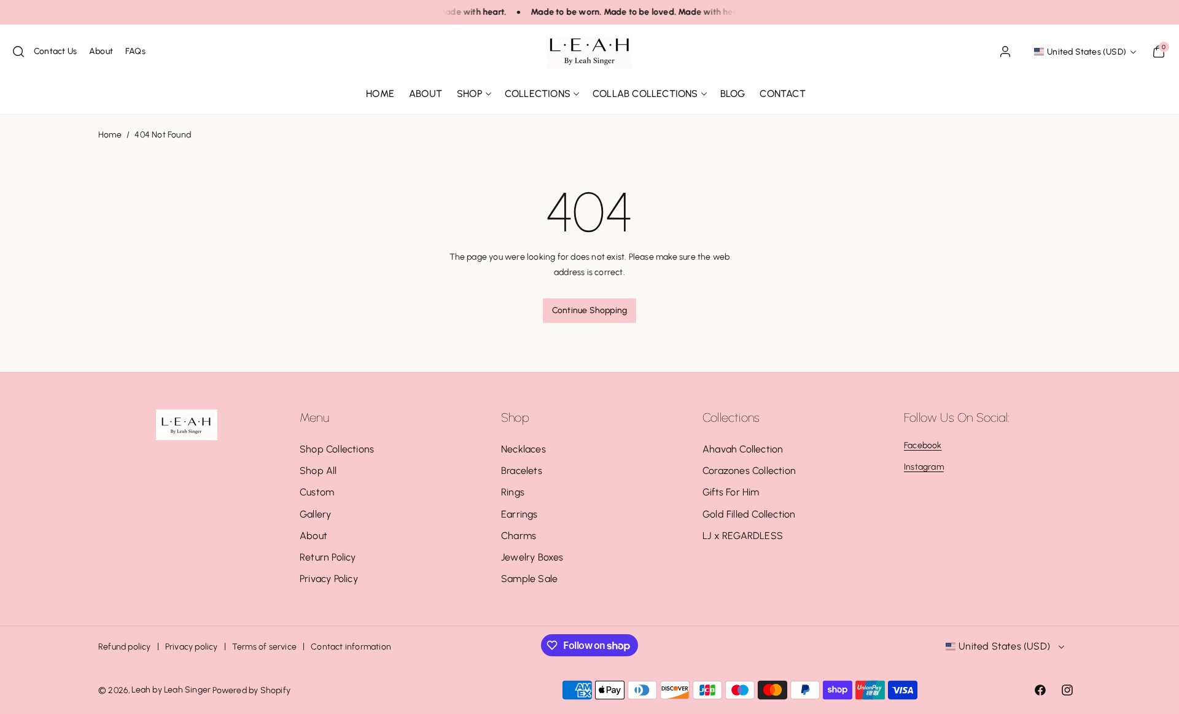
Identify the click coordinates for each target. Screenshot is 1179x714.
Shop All (318, 470)
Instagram (924, 467)
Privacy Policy (329, 578)
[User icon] (1005, 51)
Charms (518, 535)
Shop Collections (337, 449)
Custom (317, 492)
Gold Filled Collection (748, 514)
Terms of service (264, 647)
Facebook (923, 445)
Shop (470, 93)
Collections (537, 93)
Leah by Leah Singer (171, 690)
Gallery (315, 514)
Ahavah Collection (742, 449)
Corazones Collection (749, 470)
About (313, 535)
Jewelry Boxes (532, 557)
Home (110, 135)
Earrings (519, 514)
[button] (18, 51)
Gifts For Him (731, 492)
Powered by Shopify (251, 690)
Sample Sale (529, 578)
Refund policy (124, 647)
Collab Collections (645, 93)
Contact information (351, 647)
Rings (512, 492)
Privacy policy (191, 647)
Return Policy (328, 557)
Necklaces (523, 449)
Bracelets (521, 470)
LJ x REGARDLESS (742, 535)
